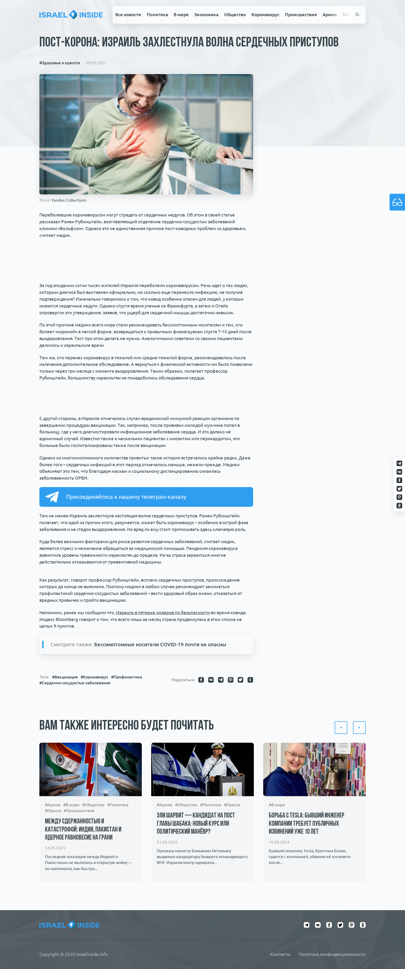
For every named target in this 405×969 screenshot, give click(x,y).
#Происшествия (79, 810)
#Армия (52, 804)
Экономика (206, 14)
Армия (329, 14)
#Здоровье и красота (59, 63)
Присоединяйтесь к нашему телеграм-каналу (126, 497)
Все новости (128, 14)
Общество (235, 14)
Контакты (280, 954)
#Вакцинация (65, 677)
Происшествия (301, 14)
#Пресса (53, 810)
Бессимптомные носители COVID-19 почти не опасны (160, 644)
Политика (157, 14)
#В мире (71, 804)
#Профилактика (126, 677)
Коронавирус (265, 14)
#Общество (93, 804)
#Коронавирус (94, 677)
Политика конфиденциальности (332, 954)
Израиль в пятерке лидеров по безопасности (163, 612)
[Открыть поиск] (357, 14)
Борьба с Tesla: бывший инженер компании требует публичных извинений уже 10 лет (306, 823)
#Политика (117, 804)
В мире (181, 14)
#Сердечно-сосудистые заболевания (74, 683)
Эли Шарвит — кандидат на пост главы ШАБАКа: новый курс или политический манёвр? (196, 823)
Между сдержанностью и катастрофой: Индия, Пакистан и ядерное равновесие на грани (83, 829)
